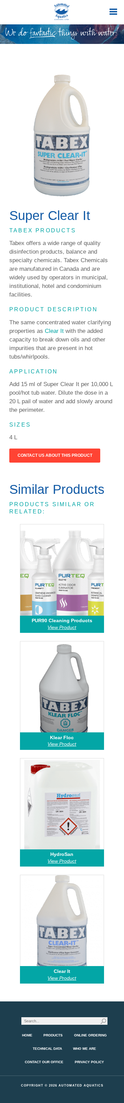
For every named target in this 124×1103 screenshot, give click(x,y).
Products (53, 1035)
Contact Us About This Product (55, 455)
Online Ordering (90, 1035)
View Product (62, 627)
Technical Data (47, 1048)
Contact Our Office (44, 1062)
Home (27, 1035)
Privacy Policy (89, 1062)
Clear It (54, 331)
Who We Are (84, 1048)
